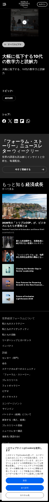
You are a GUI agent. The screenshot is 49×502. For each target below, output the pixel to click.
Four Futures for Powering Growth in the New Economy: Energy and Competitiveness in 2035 (30, 285)
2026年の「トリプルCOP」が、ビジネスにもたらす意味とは (24, 224)
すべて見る (8, 189)
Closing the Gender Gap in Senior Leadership (28, 270)
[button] (24, 22)
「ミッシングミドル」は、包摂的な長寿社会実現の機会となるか (30, 257)
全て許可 (25, 488)
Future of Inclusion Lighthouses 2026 (25, 297)
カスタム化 (25, 495)
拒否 (25, 480)
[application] (24, 22)
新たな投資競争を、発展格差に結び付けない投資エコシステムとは (30, 243)
